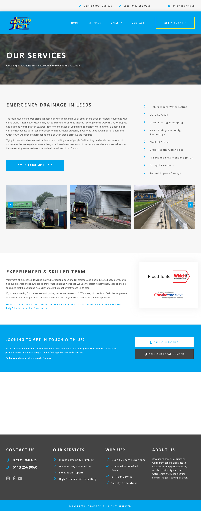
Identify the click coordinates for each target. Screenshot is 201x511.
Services (95, 22)
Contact (138, 22)
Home (75, 22)
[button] (10, 205)
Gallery (116, 22)
